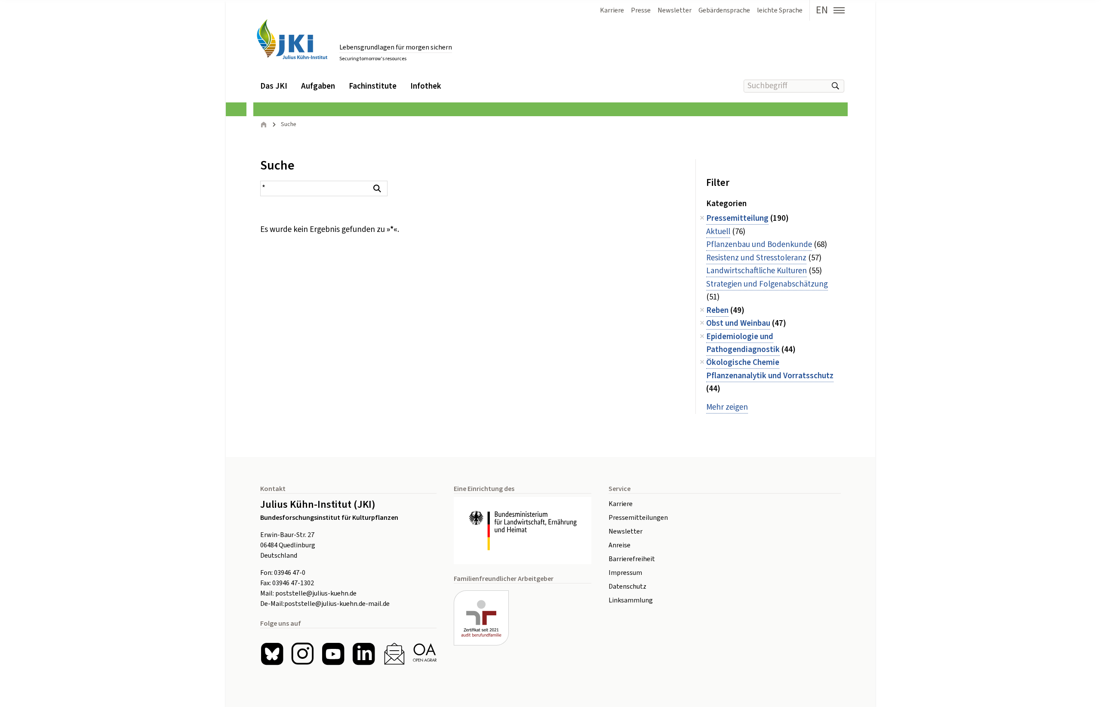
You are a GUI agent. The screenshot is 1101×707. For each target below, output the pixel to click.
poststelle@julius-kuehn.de (316, 593)
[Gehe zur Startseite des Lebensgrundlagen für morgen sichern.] (292, 39)
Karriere (621, 504)
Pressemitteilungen (638, 517)
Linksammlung (631, 600)
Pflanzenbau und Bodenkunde (759, 244)
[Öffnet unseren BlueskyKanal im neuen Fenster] (272, 654)
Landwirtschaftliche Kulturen (756, 271)
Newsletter (626, 531)
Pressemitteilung (737, 218)
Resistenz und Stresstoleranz (756, 258)
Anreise (619, 545)
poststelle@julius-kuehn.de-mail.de (337, 603)
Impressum (625, 572)
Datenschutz (627, 586)
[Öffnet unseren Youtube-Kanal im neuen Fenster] (333, 654)
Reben (717, 310)
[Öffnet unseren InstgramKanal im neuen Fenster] (302, 654)
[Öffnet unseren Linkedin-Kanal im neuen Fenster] (363, 654)
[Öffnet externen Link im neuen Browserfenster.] (522, 530)
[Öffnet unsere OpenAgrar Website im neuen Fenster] (425, 654)
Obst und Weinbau (738, 323)
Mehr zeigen (727, 407)
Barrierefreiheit (632, 559)
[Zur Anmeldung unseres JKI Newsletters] (394, 654)
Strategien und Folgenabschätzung (767, 284)
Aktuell (718, 232)
